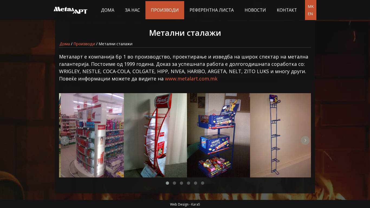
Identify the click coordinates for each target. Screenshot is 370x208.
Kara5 (195, 204)
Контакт (287, 10)
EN (310, 13)
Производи (165, 10)
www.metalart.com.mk (191, 78)
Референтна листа (212, 10)
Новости (255, 10)
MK (311, 6)
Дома (107, 10)
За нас (132, 10)
